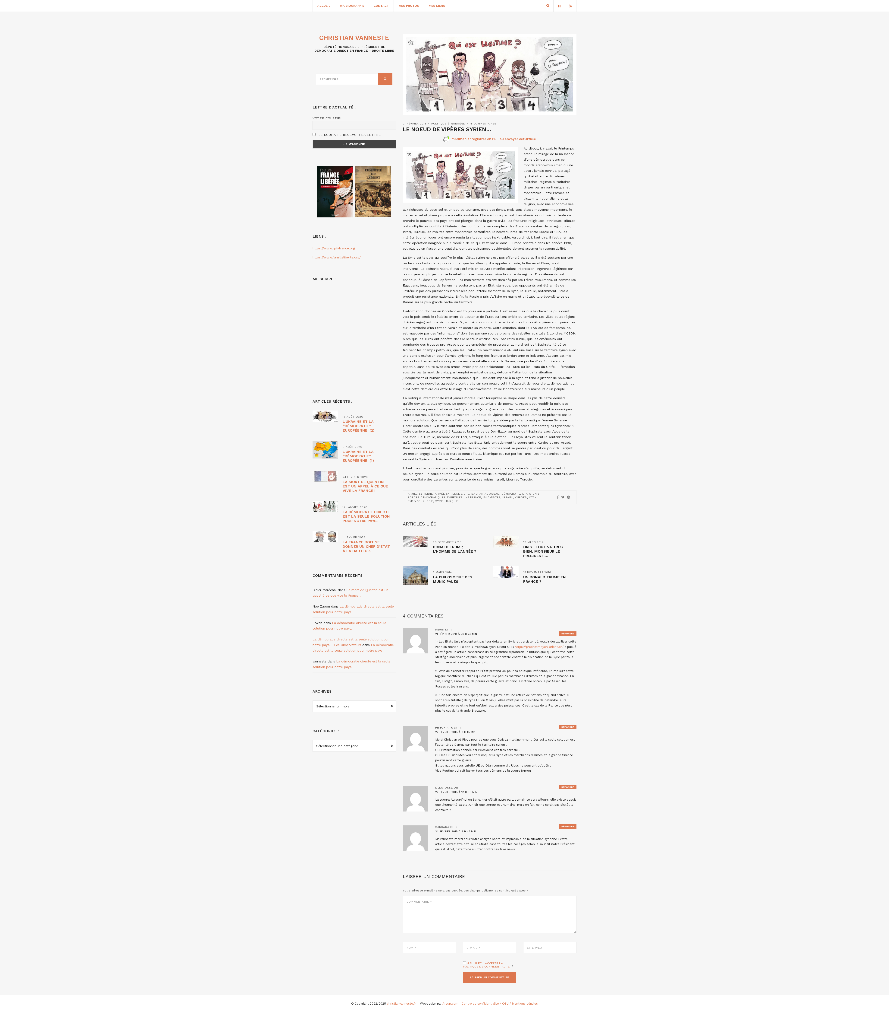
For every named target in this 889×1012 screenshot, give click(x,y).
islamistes (491, 497)
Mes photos (408, 5)
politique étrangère (448, 123)
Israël (507, 497)
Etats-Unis (530, 493)
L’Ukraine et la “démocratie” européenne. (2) (358, 426)
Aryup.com (450, 1003)
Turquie (452, 501)
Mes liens (437, 5)
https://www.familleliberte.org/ (337, 257)
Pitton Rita (444, 727)
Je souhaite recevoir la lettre (349, 135)
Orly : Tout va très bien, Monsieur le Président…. (543, 551)
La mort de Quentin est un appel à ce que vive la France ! (365, 486)
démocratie (510, 493)
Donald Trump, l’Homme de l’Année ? (454, 549)
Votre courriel (328, 118)
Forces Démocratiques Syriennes (435, 497)
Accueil (323, 5)
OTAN (533, 497)
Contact (381, 5)
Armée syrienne (420, 493)
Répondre (567, 633)
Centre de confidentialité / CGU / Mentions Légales (500, 1003)
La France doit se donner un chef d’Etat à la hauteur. (366, 546)
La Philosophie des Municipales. (452, 579)
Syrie (439, 501)
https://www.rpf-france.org (334, 248)
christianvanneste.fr (401, 1003)
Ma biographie (352, 5)
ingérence (473, 497)
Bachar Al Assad (485, 493)
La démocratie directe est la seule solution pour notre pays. (366, 516)
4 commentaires (483, 123)
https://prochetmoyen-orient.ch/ (539, 647)
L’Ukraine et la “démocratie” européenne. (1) (358, 456)
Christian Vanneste (354, 37)
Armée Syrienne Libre (452, 493)
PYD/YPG (414, 501)
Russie (428, 501)
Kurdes (521, 497)
